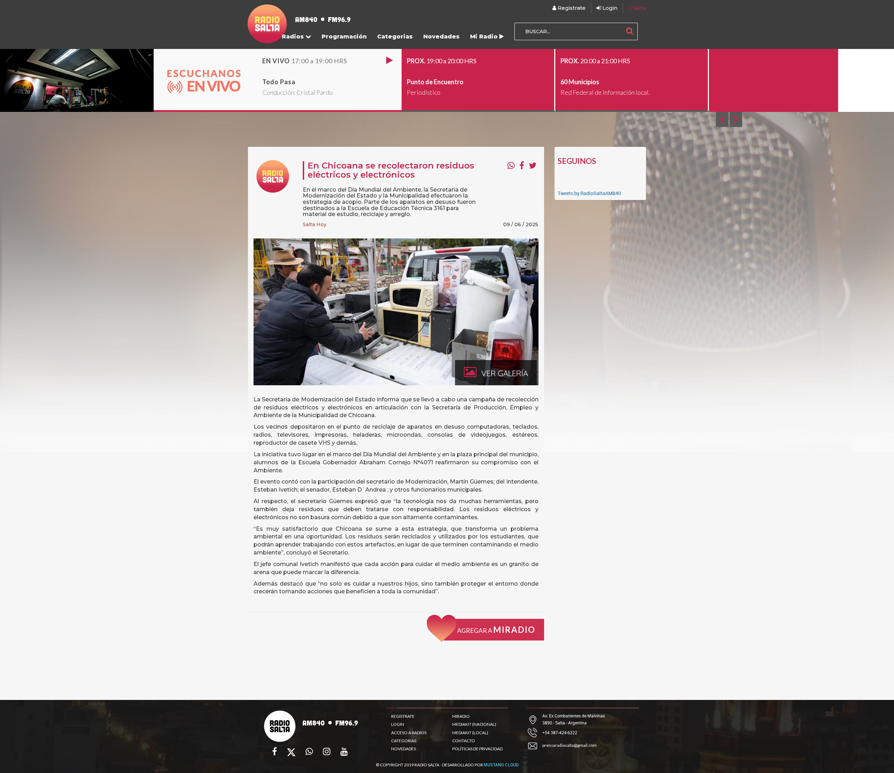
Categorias (395, 36)
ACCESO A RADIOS (408, 732)
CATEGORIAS (403, 740)
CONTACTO (463, 740)
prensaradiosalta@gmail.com (569, 745)
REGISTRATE (403, 716)
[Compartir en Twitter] (532, 165)
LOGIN (397, 724)
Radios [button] (294, 36)
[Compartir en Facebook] (521, 165)
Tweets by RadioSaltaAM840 (589, 193)
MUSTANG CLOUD (501, 764)
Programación (344, 36)
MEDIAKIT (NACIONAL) (474, 724)
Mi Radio (484, 36)
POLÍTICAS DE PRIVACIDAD (477, 748)
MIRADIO (461, 716)
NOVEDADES (403, 748)
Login (609, 8)
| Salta (638, 8)
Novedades (441, 36)
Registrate (571, 8)
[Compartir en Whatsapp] (511, 165)
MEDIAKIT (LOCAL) (470, 732)
